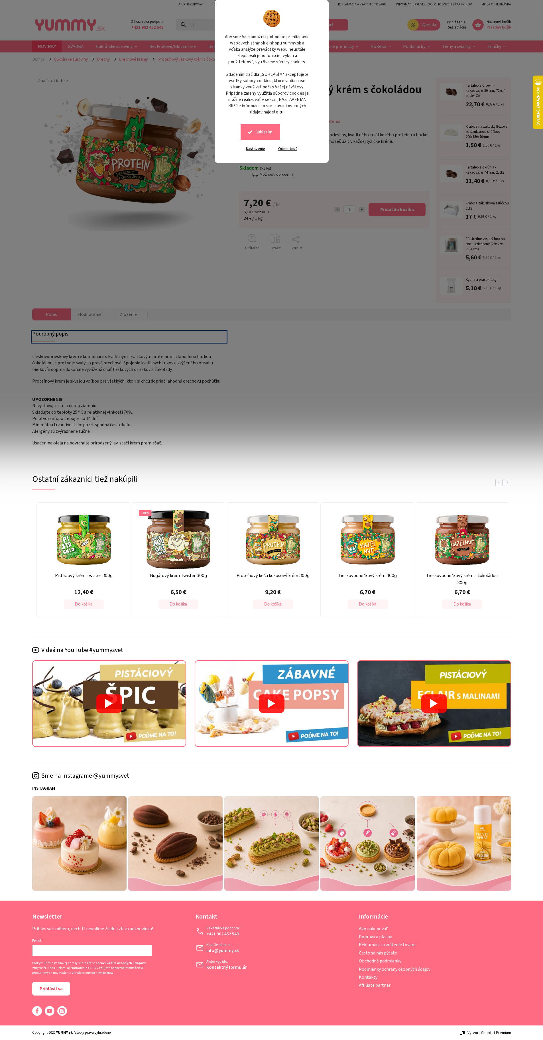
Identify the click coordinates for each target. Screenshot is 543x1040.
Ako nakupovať (373, 929)
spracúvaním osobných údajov (120, 963)
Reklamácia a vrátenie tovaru (362, 4)
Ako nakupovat (191, 4)
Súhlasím (263, 132)
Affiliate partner (375, 985)
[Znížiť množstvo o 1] (337, 209)
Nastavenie (255, 149)
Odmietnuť (287, 149)
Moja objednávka (496, 4)
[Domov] (40, 59)
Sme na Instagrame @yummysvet (85, 775)
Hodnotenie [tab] (89, 314)
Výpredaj (429, 25)
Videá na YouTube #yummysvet (82, 650)
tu (281, 112)
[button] (56, 604)
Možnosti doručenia (276, 174)
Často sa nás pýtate (378, 953)
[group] (54, 561)
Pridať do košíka (397, 209)
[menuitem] (47, 46)
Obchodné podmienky (380, 961)
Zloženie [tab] (128, 314)
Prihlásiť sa (51, 989)
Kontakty (368, 977)
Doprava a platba (375, 937)
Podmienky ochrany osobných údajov (394, 969)
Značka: (53, 81)
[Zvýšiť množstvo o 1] (361, 209)
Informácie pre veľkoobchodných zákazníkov (434, 4)
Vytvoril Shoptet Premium (489, 1033)
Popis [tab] (51, 314)
